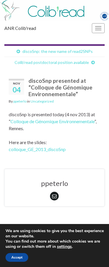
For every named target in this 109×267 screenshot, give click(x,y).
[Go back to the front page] (54, 10)
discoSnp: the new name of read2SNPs (57, 51)
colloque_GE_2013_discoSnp (37, 149)
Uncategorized (42, 101)
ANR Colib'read (20, 28)
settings (64, 246)
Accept (16, 257)
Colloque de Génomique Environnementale (52, 121)
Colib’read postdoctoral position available (52, 62)
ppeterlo (19, 101)
